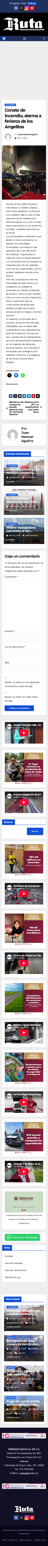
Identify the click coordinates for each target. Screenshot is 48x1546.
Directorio (13, 1540)
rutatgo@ (23, 1473)
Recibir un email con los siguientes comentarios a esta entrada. (22, 684)
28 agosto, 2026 (18, 1349)
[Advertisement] (24, 66)
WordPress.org (12, 1277)
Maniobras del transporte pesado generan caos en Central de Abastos (16, 408)
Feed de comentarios (15, 1270)
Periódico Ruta (40, 1540)
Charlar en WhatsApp (25, 1237)
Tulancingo (10, 105)
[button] (44, 38)
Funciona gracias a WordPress (16, 1530)
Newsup (39, 1530)
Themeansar (24, 1534)
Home (4, 1540)
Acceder (9, 1256)
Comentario (11, 576)
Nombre (10, 631)
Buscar (8, 822)
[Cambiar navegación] (24, 38)
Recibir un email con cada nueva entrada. (21, 699)
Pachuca (11, 1337)
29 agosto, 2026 (18, 1319)
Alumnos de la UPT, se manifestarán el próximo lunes (32, 407)
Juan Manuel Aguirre (28, 134)
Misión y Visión (25, 1540)
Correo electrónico (15, 646)
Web (7, 662)
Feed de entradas (14, 1263)
